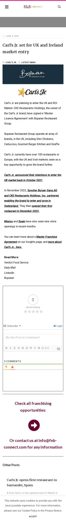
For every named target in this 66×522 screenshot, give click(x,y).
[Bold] (6, 348)
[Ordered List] (22, 348)
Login (59, 326)
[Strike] (18, 348)
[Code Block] (35, 348)
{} (43, 348)
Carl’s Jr (11, 62)
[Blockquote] (31, 348)
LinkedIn (9, 272)
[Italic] (10, 348)
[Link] (39, 348)
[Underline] (14, 348)
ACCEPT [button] (33, 516)
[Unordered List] (27, 348)
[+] (47, 348)
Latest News (28, 62)
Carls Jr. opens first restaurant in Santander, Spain (32, 482)
